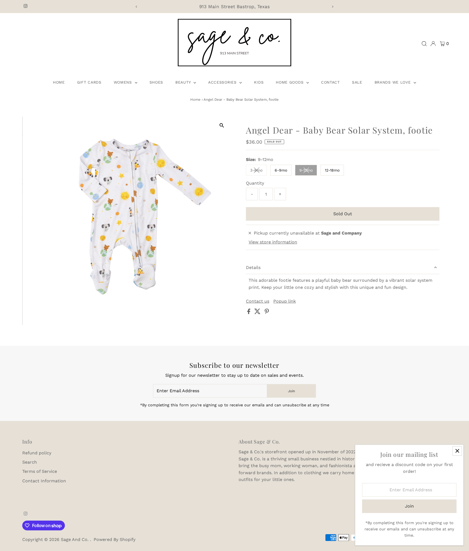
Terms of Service (39, 471)
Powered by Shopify (114, 539)
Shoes (156, 82)
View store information (273, 242)
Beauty (183, 82)
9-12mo (308, 171)
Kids (259, 82)
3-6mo (258, 171)
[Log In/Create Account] (433, 43)
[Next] (333, 7)
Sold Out (342, 213)
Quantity (255, 183)
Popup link (284, 301)
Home (59, 82)
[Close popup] (457, 451)
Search (29, 462)
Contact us (257, 301)
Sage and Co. (75, 539)
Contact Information (44, 480)
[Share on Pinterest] (267, 312)
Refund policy (36, 452)
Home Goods (290, 82)
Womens (124, 82)
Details (253, 267)
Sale (357, 82)
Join (291, 391)
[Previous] (136, 7)
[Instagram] (25, 6)
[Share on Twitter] (258, 312)
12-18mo (332, 170)
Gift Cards (89, 82)
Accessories (223, 82)
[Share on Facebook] (249, 312)
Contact (330, 82)
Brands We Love (394, 82)
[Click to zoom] (222, 125)
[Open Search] (424, 43)
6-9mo (281, 170)
